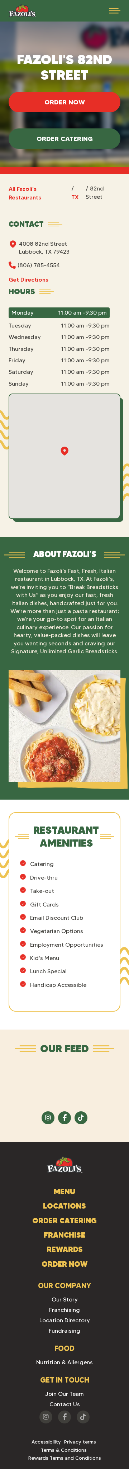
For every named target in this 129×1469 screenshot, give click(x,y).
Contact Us (64, 1404)
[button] (114, 11)
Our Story (65, 1299)
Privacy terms (80, 1442)
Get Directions (28, 279)
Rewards (65, 1249)
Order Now (64, 102)
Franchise (64, 1234)
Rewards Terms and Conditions (64, 1458)
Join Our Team (64, 1393)
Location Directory (64, 1320)
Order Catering (65, 139)
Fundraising (64, 1330)
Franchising (64, 1309)
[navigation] (22, 10)
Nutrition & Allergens (64, 1362)
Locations (64, 1205)
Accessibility (46, 1442)
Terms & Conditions (64, 1450)
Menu (64, 1191)
